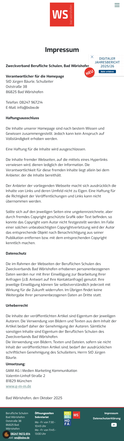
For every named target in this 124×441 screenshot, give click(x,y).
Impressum (111, 413)
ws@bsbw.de (22, 437)
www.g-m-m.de (18, 386)
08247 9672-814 (20, 434)
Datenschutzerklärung (105, 418)
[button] (6, 434)
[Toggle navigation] (117, 5)
